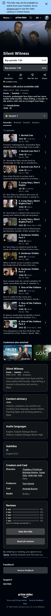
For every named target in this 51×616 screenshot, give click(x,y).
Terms (6, 554)
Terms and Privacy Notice (17, 600)
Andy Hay (32, 475)
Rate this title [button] (25, 531)
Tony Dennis (28, 483)
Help (25, 603)
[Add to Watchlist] (8, 74)
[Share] (44, 74)
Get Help (7, 583)
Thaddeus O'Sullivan (32, 469)
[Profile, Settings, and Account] (47, 18)
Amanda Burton (13, 105)
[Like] (20, 74)
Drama (6, 93)
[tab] (7, 122)
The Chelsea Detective (17, 353)
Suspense (15, 93)
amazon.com (13, 8)
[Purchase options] (45, 136)
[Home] (21, 18)
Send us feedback (36, 600)
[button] (18, 523)
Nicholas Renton (30, 472)
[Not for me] (32, 74)
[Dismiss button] (46, 4)
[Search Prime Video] (31, 18)
